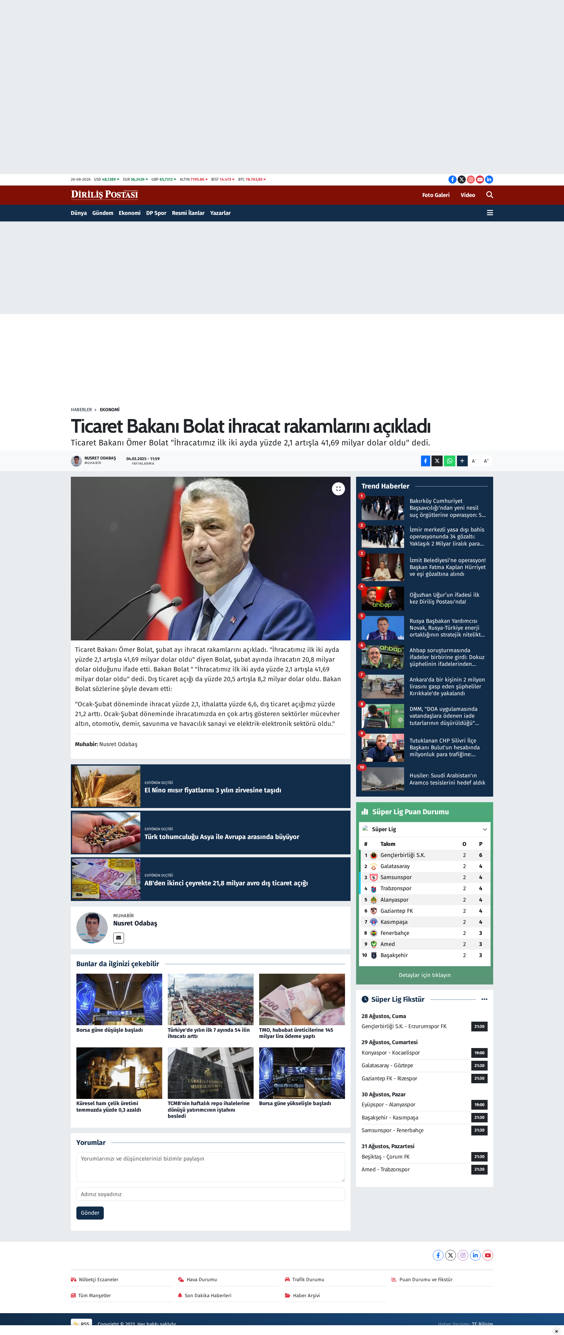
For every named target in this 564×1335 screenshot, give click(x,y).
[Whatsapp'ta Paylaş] (449, 461)
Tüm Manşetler (94, 1295)
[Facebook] (438, 1255)
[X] (450, 1255)
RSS (84, 1324)
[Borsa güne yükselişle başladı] (302, 1073)
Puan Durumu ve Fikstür (426, 1279)
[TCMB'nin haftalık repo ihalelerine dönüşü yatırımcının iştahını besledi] (211, 1073)
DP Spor (156, 213)
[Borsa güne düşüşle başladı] (119, 999)
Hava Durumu (202, 1279)
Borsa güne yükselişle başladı (295, 1103)
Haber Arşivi (306, 1295)
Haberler (81, 409)
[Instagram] (463, 1255)
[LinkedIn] (475, 1255)
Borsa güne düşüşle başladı (109, 1030)
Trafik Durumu (308, 1279)
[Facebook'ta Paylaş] (425, 461)
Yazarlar (220, 213)
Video (468, 195)
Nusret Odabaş (135, 923)
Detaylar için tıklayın (425, 975)
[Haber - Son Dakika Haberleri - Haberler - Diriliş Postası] (105, 195)
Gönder (90, 1212)
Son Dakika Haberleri (208, 1295)
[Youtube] (487, 1255)
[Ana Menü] (490, 213)
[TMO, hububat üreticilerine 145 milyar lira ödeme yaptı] (302, 999)
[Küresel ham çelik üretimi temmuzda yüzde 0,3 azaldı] (119, 1073)
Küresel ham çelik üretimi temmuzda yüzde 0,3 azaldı (108, 1106)
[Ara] (489, 195)
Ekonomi (130, 213)
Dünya (79, 213)
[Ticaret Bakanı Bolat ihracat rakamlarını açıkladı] (211, 558)
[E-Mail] (118, 938)
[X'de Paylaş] (437, 461)
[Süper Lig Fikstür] (484, 999)
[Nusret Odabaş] (92, 927)
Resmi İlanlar (188, 213)
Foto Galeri (436, 195)
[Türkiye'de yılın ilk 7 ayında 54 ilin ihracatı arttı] (211, 999)
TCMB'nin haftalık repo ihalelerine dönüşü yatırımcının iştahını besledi (209, 1109)
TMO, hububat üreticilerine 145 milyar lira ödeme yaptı (296, 1033)
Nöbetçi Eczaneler (98, 1279)
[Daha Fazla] (462, 461)
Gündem (102, 213)
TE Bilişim (482, 1324)
